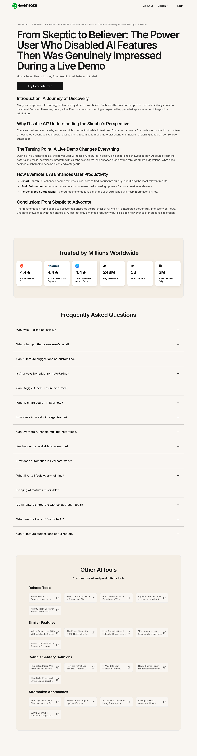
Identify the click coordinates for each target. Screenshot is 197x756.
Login (180, 5)
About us (148, 5)
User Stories (23, 24)
